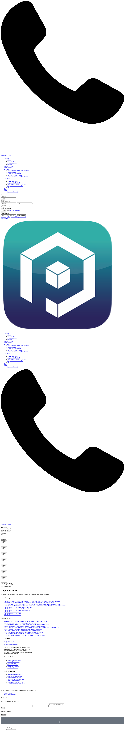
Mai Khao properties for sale (15, 674)
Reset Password (21, 215)
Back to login (4, 217)
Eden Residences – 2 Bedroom (12, 613)
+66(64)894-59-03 (6, 155)
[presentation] (6, 527)
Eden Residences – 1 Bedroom (12, 615)
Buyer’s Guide (11, 180)
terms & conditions (14, 210)
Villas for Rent (8, 167)
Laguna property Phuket (13, 172)
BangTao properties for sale (14, 676)
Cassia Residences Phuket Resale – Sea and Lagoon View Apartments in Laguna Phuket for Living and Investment (35, 605)
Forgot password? (21, 217)
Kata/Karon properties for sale (15, 682)
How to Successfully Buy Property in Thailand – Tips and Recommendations (24, 626)
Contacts (9, 164)
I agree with (11, 210)
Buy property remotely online (15, 186)
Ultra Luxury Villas (12, 665)
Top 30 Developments (13, 181)
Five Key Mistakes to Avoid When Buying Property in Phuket (20, 623)
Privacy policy (8, 693)
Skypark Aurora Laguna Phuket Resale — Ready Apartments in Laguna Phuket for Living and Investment (32, 604)
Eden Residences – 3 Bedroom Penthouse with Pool (18, 609)
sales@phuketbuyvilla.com (11, 644)
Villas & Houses (11, 663)
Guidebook (7, 178)
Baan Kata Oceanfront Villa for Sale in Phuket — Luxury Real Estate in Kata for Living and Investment (32, 601)
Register (3, 212)
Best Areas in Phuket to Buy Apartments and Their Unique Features (22, 630)
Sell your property (12, 161)
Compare (3, 714)
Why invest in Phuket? (13, 183)
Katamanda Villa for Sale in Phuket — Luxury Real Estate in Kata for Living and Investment (29, 602)
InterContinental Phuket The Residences (18, 170)
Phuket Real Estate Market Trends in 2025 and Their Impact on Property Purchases (26, 624)
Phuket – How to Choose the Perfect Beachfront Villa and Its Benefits (23, 629)
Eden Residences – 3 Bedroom (12, 612)
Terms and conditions (10, 694)
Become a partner (12, 163)
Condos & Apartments (13, 662)
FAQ (8, 187)
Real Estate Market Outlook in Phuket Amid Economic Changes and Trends (24, 635)
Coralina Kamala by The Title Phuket (17, 176)
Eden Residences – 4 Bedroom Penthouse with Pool (18, 607)
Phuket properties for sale (14, 660)
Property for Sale (8, 166)
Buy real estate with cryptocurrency (17, 184)
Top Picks (6, 169)
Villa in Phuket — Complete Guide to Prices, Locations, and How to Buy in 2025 (26, 621)
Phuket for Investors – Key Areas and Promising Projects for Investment (23, 632)
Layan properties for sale (14, 677)
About (9, 160)
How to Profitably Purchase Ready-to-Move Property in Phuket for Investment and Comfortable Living (32, 627)
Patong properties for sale (14, 680)
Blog (5, 189)
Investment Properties (13, 666)
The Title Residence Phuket (14, 175)
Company (6, 158)
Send (2, 707)
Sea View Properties (12, 668)
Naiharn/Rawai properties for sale (16, 683)
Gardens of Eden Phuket (14, 173)
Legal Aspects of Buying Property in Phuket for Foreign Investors (21, 633)
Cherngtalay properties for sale (15, 679)
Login (2, 200)
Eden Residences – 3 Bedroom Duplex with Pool (17, 610)
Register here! (12, 217)
